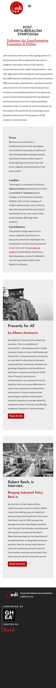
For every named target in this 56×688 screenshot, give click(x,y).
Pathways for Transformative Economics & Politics (28, 42)
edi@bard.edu (26, 596)
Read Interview (17, 564)
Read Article (16, 416)
